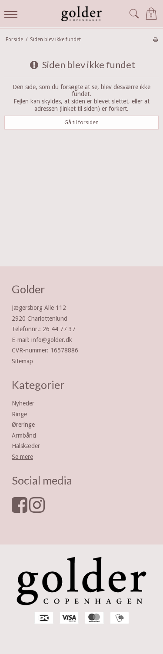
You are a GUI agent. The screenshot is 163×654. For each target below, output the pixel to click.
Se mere (22, 456)
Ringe (19, 414)
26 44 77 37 (59, 328)
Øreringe (23, 424)
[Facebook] (19, 509)
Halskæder (26, 445)
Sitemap (22, 361)
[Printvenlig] (155, 40)
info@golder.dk (51, 339)
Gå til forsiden (81, 123)
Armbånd (24, 435)
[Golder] (81, 13)
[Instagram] (37, 509)
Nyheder (23, 403)
